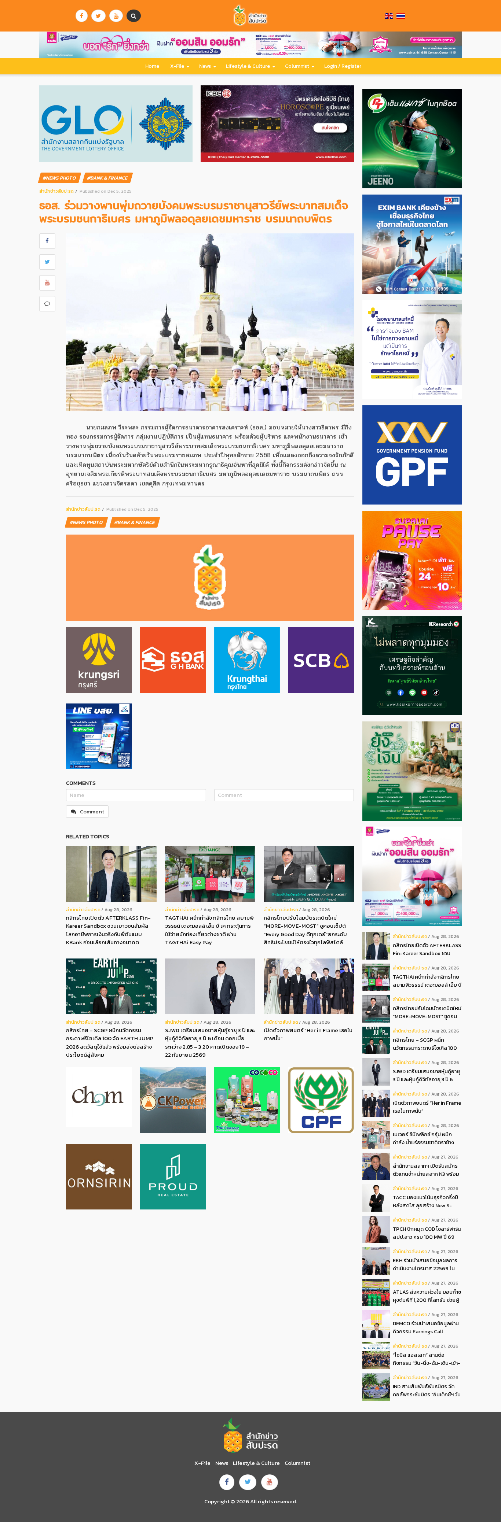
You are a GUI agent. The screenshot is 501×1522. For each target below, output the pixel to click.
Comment (92, 811)
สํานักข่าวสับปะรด (56, 191)
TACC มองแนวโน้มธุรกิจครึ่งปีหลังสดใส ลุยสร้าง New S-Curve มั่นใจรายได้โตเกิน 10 (425, 1201)
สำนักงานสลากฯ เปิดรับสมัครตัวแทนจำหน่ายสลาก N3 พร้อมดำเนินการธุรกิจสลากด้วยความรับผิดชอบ (426, 1170)
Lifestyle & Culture (248, 66)
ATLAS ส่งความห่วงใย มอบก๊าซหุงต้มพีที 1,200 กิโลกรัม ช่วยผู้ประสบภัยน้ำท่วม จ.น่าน (427, 1296)
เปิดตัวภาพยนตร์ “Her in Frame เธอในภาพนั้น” (308, 1034)
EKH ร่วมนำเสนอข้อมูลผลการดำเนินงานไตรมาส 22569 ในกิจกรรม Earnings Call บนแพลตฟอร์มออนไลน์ (425, 1264)
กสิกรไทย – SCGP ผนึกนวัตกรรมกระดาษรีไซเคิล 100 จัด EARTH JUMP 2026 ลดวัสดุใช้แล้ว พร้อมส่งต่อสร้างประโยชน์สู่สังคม (109, 1042)
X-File (177, 66)
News (205, 66)
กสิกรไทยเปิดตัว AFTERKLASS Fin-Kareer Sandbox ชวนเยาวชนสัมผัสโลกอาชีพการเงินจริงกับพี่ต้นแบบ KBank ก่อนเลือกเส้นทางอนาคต (108, 930)
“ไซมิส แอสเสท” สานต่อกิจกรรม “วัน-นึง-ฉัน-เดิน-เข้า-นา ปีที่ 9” (426, 1359)
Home (152, 66)
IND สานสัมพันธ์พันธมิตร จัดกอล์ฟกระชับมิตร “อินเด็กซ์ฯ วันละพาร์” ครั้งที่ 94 (427, 1390)
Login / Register (342, 66)
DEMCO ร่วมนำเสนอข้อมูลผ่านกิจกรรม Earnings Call (426, 1327)
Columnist (297, 66)
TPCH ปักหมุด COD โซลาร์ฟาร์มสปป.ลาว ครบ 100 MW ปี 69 (427, 1233)
